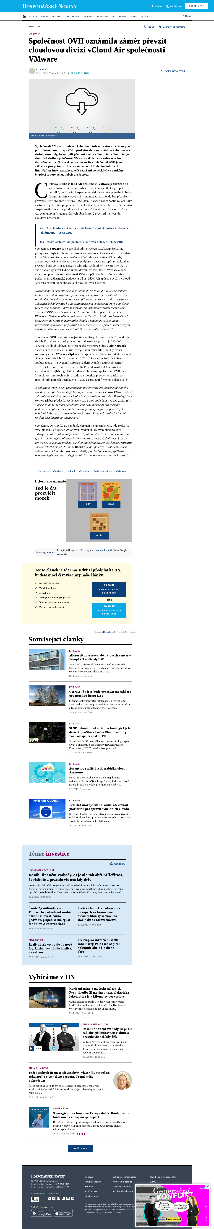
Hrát (88, 504)
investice (57, 854)
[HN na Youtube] (72, 1198)
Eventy (153, 1182)
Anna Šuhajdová (38, 1068)
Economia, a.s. (51, 1181)
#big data (84, 471)
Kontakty (89, 1177)
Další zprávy (80, 1148)
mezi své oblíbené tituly (103, 550)
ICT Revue (41, 69)
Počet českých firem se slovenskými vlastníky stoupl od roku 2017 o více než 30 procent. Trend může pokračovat (69, 1077)
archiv (54, 136)
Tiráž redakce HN (93, 1182)
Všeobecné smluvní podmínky (126, 1191)
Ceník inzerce (91, 1196)
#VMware (121, 471)
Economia (89, 1187)
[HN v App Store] (63, 1213)
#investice (43, 471)
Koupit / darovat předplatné (163, 1177)
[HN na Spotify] (68, 1198)
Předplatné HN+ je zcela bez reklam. (119, 632)
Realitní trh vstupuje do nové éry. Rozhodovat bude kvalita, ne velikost (50, 948)
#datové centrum (103, 471)
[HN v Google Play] (41, 1213)
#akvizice (58, 471)
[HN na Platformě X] (49, 1198)
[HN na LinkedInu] (63, 1198)
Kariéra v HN (91, 1191)
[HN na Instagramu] (58, 1198)
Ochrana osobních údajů (124, 1177)
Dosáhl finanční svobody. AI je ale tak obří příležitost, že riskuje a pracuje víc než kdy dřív (107, 1033)
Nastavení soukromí (121, 1187)
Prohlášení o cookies (122, 1182)
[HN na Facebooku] (53, 1198)
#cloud (71, 471)
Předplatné (196, 6)
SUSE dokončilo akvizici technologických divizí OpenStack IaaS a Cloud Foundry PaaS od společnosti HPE (99, 732)
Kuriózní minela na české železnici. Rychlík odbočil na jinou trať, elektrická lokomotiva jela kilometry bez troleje (99, 993)
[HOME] (24, 16)
